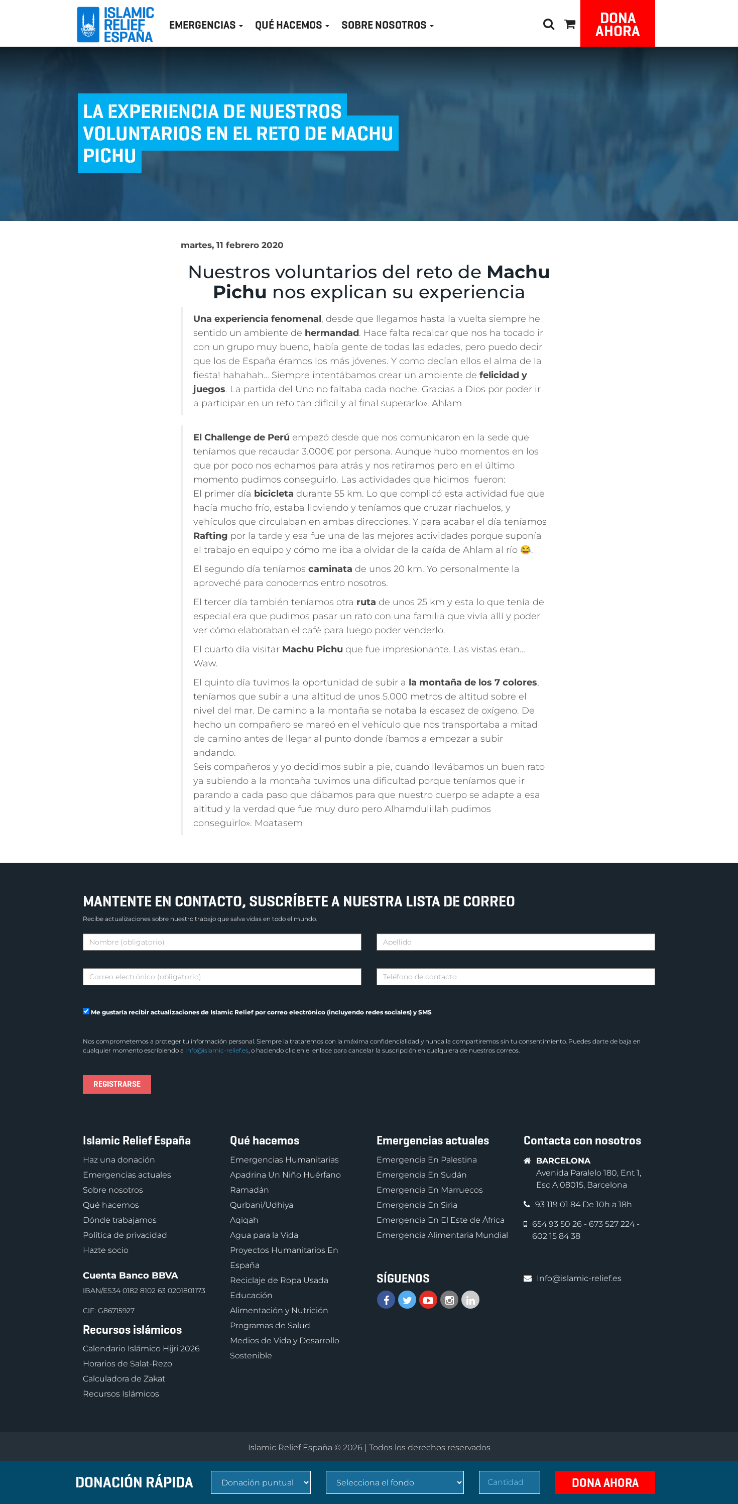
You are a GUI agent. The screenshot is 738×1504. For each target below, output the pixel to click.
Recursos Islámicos (121, 1394)
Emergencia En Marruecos (430, 1190)
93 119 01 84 (558, 1204)
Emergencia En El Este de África (441, 1220)
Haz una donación (119, 1160)
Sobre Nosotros (385, 25)
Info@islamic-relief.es (217, 1050)
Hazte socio (106, 1250)
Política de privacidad (125, 1235)
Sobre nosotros (113, 1190)
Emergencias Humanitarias (284, 1160)
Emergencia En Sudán (422, 1175)
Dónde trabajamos (120, 1220)
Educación (251, 1295)
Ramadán (249, 1190)
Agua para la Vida (264, 1235)
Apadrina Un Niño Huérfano (285, 1175)
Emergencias (203, 25)
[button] (569, 22)
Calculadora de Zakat (124, 1378)
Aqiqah (244, 1220)
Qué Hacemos (289, 25)
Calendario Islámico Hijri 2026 (141, 1348)
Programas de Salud (270, 1325)
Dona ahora (617, 24)
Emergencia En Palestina (427, 1160)
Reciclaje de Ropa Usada (279, 1280)
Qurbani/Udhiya (261, 1205)
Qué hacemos (111, 1205)
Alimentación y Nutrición (279, 1310)
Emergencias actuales (127, 1175)
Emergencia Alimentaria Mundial (442, 1235)
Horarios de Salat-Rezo (127, 1363)
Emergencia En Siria (417, 1205)
